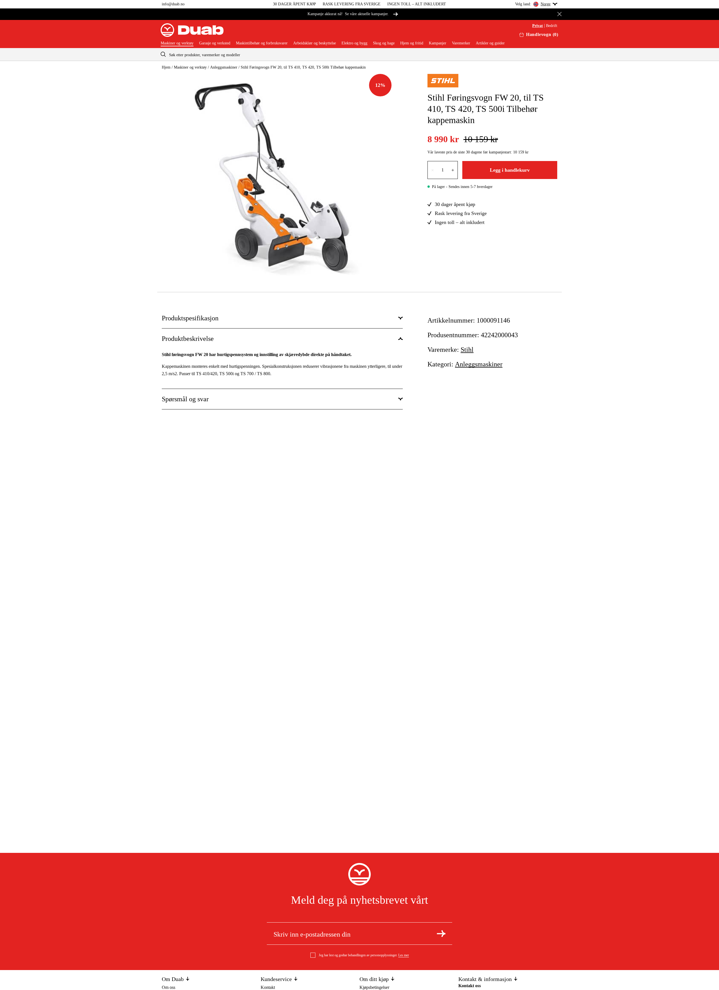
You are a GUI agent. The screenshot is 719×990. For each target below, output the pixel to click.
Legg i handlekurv (510, 170)
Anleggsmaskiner (223, 67)
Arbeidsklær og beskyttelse (314, 43)
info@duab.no (173, 4)
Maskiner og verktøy (177, 43)
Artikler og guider (490, 43)
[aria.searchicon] (163, 54)
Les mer (403, 955)
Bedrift (551, 26)
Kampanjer (437, 43)
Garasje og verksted (214, 43)
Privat (537, 26)
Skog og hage (384, 43)
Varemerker (461, 43)
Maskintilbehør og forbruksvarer (262, 43)
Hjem (166, 67)
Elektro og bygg (354, 43)
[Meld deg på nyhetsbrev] (441, 933)
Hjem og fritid (411, 43)
